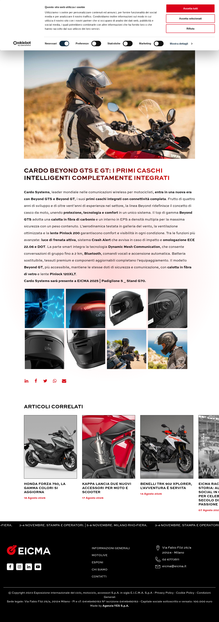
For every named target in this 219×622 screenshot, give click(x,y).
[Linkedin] (28, 381)
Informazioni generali (111, 548)
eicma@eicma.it (174, 566)
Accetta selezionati (190, 18)
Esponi (97, 562)
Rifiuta (190, 28)
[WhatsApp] (57, 381)
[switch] (96, 43)
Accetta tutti (190, 8)
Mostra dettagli (179, 43)
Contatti (99, 576)
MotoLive (99, 555)
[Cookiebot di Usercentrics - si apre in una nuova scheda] (22, 43)
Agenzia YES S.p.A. (115, 606)
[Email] (66, 381)
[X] (47, 381)
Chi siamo (99, 569)
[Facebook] (38, 381)
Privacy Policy (164, 593)
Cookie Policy (185, 593)
